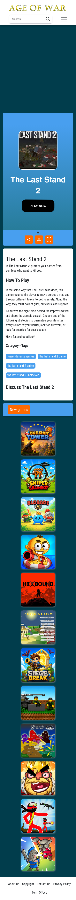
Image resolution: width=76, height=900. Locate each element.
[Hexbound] (38, 590)
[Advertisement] (38, 69)
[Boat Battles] (38, 552)
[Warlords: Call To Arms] (38, 741)
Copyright (28, 884)
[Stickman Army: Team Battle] (38, 816)
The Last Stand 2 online (20, 366)
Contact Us (43, 884)
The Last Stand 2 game (52, 356)
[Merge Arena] (38, 854)
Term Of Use (39, 892)
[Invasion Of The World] (38, 703)
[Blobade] (38, 514)
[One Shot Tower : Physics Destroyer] (38, 439)
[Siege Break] (38, 665)
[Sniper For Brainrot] (38, 476)
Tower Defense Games (20, 356)
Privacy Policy (62, 884)
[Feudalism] (38, 627)
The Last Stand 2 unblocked (23, 375)
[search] (48, 19)
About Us (13, 884)
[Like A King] (38, 778)
